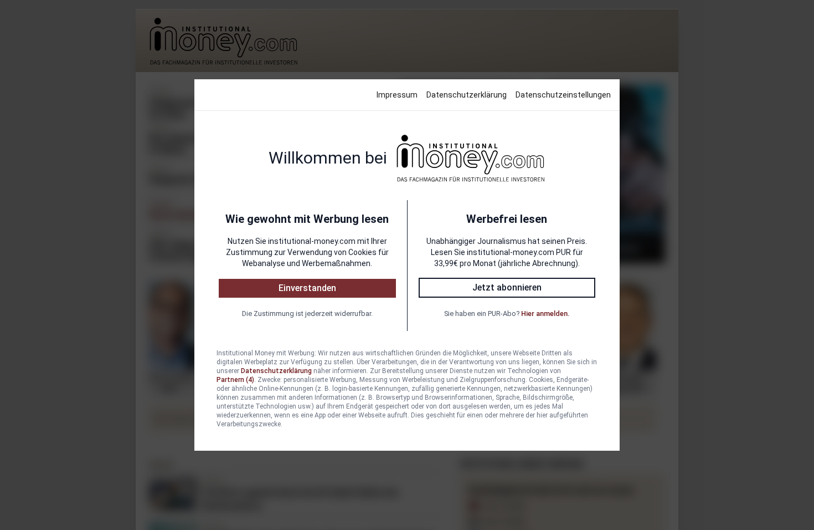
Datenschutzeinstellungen (563, 94)
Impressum (397, 94)
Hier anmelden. (545, 313)
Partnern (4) (235, 380)
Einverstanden (307, 288)
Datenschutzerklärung (466, 94)
